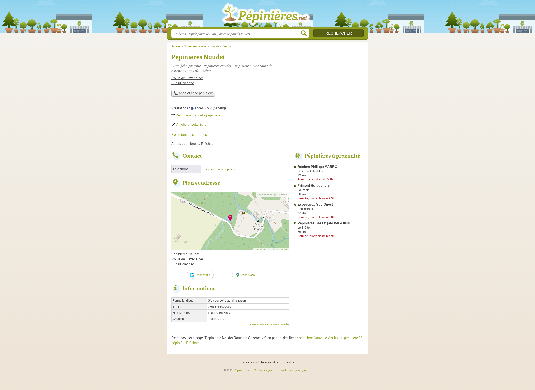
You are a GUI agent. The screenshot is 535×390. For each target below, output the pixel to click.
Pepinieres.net (242, 370)
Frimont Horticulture (314, 185)
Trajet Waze (202, 274)
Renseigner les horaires (189, 134)
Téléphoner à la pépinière (219, 169)
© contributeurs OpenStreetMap (272, 194)
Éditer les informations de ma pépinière (269, 324)
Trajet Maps (247, 274)
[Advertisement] (328, 80)
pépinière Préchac (185, 343)
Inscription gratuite (300, 370)
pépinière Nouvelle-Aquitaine (320, 338)
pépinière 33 (353, 338)
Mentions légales (264, 370)
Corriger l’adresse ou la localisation (271, 249)
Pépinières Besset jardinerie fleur (324, 223)
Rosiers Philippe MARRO (317, 167)
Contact (281, 370)
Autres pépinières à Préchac (192, 144)
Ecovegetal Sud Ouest (315, 204)
